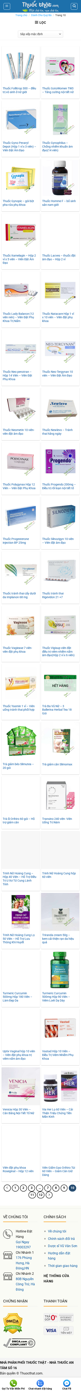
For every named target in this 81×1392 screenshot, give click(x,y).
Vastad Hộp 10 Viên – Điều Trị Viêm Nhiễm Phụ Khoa (58, 1055)
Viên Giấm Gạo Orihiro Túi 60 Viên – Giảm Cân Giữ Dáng (58, 1171)
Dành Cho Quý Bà (41, 15)
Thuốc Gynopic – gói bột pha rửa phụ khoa (18, 202)
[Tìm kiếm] (74, 6)
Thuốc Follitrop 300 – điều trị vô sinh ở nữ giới (19, 90)
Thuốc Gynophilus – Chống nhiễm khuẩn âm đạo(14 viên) (57, 146)
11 (32, 1195)
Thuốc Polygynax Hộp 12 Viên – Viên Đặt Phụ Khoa (19, 486)
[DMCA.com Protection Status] (12, 1323)
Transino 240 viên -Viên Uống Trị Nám (57, 820)
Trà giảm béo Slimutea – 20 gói (18, 765)
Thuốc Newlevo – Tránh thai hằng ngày (57, 431)
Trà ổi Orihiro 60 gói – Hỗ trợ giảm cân (19, 820)
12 (41, 1195)
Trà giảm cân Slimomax (57, 764)
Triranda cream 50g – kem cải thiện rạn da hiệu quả (58, 938)
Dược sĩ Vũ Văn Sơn (62, 1246)
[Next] (49, 1195)
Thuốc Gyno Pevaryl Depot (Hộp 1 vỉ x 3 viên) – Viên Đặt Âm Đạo (19, 146)
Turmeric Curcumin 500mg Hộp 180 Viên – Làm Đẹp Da (17, 997)
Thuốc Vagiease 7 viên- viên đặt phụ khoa (17, 649)
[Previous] (7, 1188)
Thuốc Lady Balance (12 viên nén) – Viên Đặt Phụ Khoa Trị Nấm (18, 317)
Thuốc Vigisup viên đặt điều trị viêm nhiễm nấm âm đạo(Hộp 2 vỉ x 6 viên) (58, 651)
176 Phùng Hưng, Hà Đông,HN (24, 1263)
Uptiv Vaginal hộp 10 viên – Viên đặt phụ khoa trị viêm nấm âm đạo (19, 1055)
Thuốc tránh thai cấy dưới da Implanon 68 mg (19, 595)
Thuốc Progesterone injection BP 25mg (16, 540)
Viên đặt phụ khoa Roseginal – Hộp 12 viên (18, 1169)
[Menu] (7, 6)
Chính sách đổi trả (61, 1239)
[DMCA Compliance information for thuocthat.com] (19, 1343)
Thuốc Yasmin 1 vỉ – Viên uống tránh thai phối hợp (19, 707)
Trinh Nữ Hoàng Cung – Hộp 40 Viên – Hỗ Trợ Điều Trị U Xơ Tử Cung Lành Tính (19, 879)
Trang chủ (21, 15)
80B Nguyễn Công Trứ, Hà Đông (25, 1284)
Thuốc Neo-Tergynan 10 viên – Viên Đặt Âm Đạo (57, 373)
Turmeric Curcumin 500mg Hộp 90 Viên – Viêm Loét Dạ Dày (56, 997)
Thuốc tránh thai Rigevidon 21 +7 (53, 595)
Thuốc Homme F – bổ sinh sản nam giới (59, 202)
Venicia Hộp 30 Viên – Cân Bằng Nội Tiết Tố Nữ (18, 1111)
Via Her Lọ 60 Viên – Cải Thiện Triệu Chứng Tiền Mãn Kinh (57, 1113)
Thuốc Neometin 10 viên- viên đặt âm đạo (18, 431)
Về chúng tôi (57, 1231)
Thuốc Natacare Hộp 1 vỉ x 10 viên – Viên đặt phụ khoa (58, 317)
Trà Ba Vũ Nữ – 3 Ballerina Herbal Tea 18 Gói (57, 709)
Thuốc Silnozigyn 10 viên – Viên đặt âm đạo (58, 540)
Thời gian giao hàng (62, 1266)
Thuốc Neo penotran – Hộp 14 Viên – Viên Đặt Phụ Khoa (17, 375)
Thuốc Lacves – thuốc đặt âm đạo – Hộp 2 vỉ (59, 257)
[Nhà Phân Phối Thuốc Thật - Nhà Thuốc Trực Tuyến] (40, 6)
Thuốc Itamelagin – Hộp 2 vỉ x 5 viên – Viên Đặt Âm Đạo (19, 259)
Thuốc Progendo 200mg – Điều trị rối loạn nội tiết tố (59, 486)
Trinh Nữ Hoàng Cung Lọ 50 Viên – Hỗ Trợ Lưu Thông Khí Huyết (19, 938)
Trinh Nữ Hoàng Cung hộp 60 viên (59, 875)
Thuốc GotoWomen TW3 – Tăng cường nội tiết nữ (58, 90)
